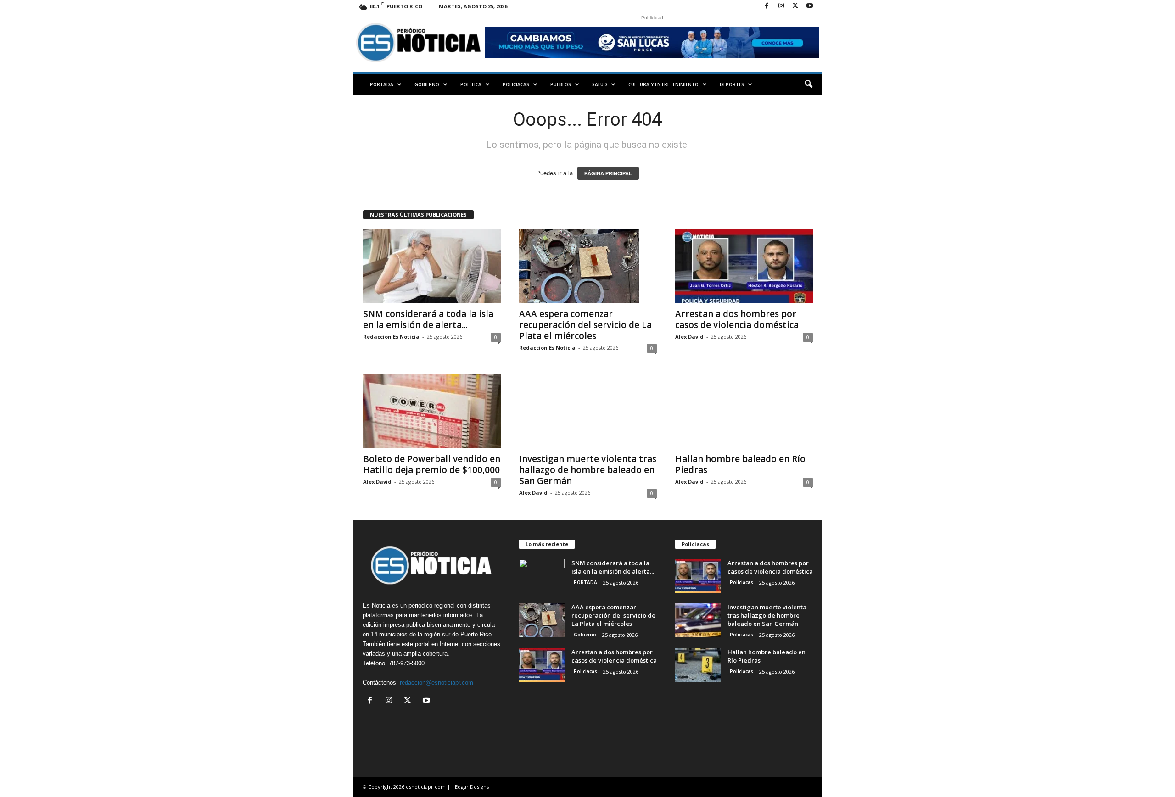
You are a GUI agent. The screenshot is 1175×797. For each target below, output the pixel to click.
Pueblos (560, 84)
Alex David (689, 336)
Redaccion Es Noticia (391, 336)
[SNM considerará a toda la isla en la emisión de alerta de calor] (432, 266)
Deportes (732, 84)
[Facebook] (766, 6)
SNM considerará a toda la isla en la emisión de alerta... (428, 319)
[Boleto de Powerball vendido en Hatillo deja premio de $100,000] (432, 411)
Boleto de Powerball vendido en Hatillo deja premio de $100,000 (431, 464)
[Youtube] (809, 6)
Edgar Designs (472, 786)
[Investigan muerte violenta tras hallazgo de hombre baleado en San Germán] (588, 411)
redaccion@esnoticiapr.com (436, 682)
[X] (795, 6)
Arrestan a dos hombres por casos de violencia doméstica (737, 319)
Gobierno (426, 84)
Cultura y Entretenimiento (663, 84)
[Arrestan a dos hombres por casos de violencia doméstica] (744, 266)
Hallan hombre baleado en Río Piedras (740, 464)
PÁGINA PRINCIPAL (608, 173)
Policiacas (516, 84)
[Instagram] (781, 6)
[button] (808, 84)
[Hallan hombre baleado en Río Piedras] (744, 411)
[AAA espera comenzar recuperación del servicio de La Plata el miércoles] (588, 266)
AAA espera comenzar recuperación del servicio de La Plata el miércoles (585, 325)
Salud (599, 84)
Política (470, 84)
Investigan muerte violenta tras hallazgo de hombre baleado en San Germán (587, 470)
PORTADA (381, 84)
